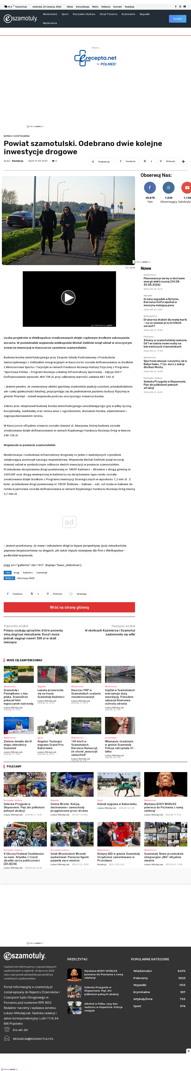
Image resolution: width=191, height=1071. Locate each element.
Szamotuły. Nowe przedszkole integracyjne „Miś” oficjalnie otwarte (164, 857)
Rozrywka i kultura (153, 378)
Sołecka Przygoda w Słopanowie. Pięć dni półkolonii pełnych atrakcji (165, 385)
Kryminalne (111, 738)
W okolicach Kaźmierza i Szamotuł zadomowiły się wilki (110, 632)
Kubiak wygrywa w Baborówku (117, 804)
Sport (40, 738)
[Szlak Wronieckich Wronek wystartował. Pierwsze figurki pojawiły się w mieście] (72, 834)
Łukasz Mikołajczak (13, 707)
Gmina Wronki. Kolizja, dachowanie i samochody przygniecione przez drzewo (69, 807)
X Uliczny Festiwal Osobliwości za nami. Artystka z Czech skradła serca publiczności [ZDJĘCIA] (24, 859)
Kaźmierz (28, 572)
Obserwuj (168, 183)
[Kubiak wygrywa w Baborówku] (118, 784)
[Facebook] (175, 6)
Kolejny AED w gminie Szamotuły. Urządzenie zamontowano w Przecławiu (118, 857)
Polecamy (149, 337)
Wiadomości (10, 686)
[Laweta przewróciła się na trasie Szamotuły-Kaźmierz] (52, 674)
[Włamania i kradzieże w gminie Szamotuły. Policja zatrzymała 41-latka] (120, 725)
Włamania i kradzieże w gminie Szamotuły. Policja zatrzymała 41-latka (120, 746)
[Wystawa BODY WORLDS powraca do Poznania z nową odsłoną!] (165, 784)
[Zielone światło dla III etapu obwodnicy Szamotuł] (19, 725)
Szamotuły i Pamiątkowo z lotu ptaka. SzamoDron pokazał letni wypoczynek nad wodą (18, 697)
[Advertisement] (95, 97)
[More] (183, 161)
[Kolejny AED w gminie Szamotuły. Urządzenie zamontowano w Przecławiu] (118, 834)
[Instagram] (180, 6)
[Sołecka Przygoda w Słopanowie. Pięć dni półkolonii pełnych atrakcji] (25, 784)
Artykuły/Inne (150, 316)
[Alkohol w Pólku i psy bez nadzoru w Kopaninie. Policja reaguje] (74, 1007)
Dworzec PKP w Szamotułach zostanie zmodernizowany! (86, 694)
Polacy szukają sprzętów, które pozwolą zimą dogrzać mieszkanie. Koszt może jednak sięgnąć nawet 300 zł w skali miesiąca (33, 636)
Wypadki (41, 686)
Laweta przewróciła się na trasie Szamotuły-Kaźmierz (51, 694)
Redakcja (17, 161)
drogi (16, 572)
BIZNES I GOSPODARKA (17, 136)
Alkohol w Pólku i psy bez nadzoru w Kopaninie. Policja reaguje (103, 1007)
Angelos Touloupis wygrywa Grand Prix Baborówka (50, 745)
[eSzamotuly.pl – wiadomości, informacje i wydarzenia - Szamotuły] (20, 18)
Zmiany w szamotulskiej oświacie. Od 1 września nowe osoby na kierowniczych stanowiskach (165, 343)
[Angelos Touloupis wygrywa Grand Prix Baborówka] (52, 725)
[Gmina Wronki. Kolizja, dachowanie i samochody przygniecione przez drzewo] (72, 784)
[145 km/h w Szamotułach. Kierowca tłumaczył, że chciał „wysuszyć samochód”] (86, 725)
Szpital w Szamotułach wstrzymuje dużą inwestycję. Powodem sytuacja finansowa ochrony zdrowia (120, 697)
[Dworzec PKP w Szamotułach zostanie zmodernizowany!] (86, 674)
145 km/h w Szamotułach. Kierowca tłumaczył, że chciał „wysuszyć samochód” (84, 748)
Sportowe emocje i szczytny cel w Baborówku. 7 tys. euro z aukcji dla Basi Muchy (165, 364)
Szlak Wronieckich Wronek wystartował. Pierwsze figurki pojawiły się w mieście (70, 857)
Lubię (150, 183)
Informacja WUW (25, 578)
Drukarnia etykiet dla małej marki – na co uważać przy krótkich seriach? (165, 323)
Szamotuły (41, 572)
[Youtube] (184, 6)
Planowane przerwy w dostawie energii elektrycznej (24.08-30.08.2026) (164, 281)
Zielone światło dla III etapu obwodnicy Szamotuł (18, 745)
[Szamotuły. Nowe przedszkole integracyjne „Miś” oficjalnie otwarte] (165, 834)
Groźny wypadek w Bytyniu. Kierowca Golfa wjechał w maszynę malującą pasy (161, 302)
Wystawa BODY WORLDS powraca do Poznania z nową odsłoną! (163, 807)
